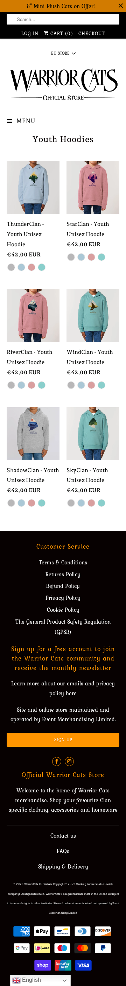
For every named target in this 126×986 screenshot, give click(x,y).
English (31, 980)
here (71, 693)
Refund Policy (63, 586)
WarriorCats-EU (33, 884)
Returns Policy (63, 574)
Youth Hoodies (63, 139)
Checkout (91, 33)
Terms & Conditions (63, 562)
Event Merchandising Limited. (79, 719)
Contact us (63, 835)
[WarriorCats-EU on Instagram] (69, 761)
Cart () (61, 33)
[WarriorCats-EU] (63, 86)
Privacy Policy (63, 597)
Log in (29, 33)
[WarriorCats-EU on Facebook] (56, 761)
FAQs (63, 851)
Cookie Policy (63, 609)
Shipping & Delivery (63, 866)
